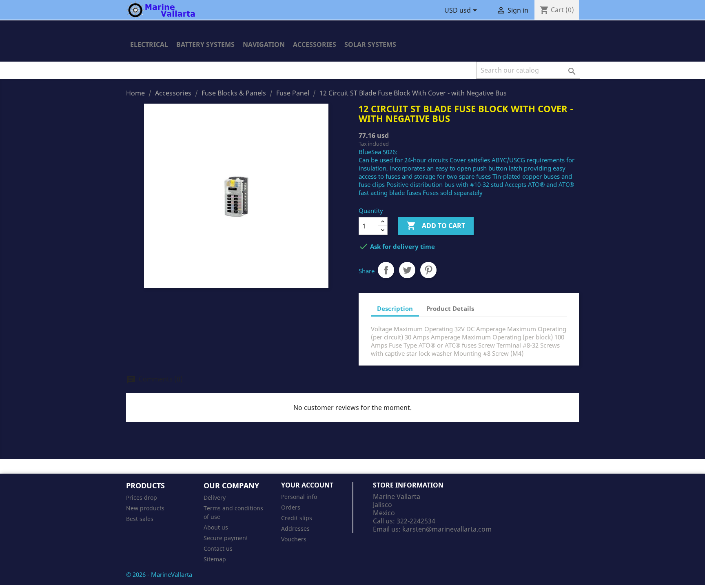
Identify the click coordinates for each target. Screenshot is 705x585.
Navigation (264, 44)
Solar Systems (370, 44)
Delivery (215, 497)
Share (386, 270)
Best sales (139, 519)
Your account (307, 485)
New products (145, 508)
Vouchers (293, 539)
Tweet (407, 270)
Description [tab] (395, 308)
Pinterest (428, 270)
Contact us (218, 548)
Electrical (149, 44)
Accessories (314, 44)
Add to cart (435, 225)
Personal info (299, 497)
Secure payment (226, 538)
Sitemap (215, 559)
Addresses (295, 528)
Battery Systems (205, 44)
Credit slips (296, 518)
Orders (290, 507)
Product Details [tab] (450, 308)
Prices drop (141, 497)
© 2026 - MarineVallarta (159, 574)
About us (216, 527)
